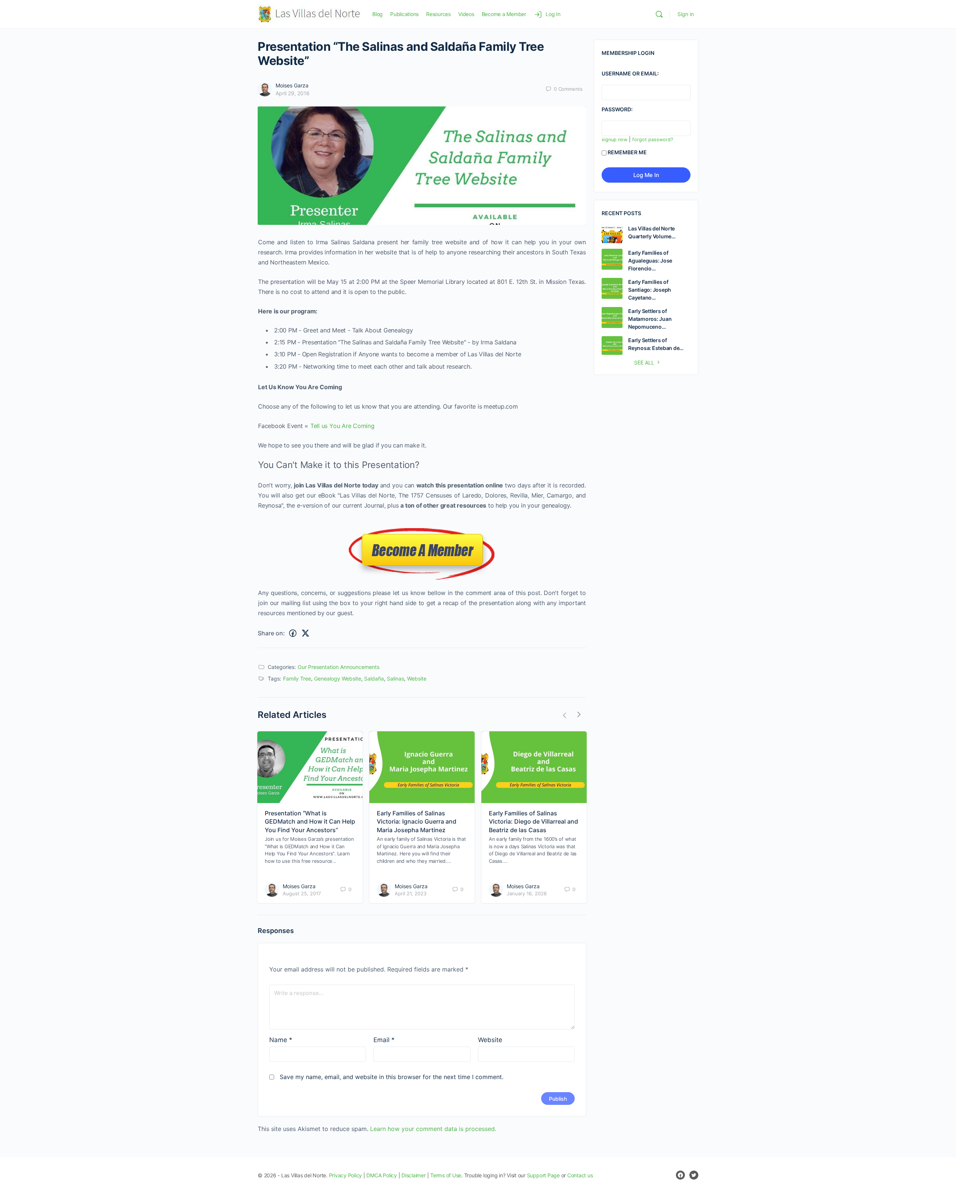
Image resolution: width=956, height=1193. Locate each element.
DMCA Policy (381, 1175)
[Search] (659, 14)
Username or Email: (630, 73)
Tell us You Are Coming (342, 426)
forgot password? (652, 139)
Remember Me (627, 152)
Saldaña (374, 678)
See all (644, 362)
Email (384, 1040)
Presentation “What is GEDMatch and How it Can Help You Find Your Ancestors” (310, 821)
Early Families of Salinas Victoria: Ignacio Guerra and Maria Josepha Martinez (416, 821)
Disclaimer (413, 1175)
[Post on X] (305, 633)
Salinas (395, 678)
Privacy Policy (345, 1175)
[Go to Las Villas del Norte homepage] (309, 13)
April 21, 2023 (410, 893)
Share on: (271, 633)
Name (280, 1040)
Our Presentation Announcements (338, 667)
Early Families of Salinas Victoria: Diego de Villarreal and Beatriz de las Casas (533, 821)
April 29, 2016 (293, 93)
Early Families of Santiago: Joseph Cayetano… (649, 290)
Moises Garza (292, 85)
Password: (617, 109)
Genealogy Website (337, 678)
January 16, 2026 (527, 893)
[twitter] (693, 1175)
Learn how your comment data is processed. (433, 1128)
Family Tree (297, 678)
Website (416, 678)
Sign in (685, 14)
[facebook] (680, 1175)
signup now (614, 139)
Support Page (543, 1175)
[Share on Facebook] (293, 633)
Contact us (580, 1175)
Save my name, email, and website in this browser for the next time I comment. (391, 1077)
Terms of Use (445, 1175)
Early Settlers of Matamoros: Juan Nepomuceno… (649, 319)
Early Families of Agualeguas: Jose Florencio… (650, 261)
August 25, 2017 (302, 893)
